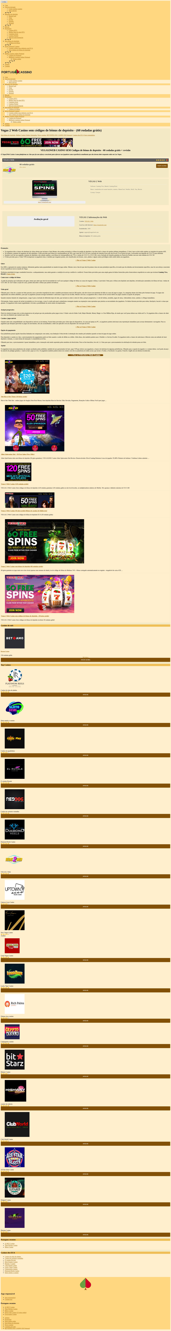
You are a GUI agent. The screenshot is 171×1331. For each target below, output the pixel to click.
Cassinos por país (10, 1327)
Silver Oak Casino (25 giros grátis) (15, 1312)
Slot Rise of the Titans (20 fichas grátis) (14, 396)
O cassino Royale (10, 1260)
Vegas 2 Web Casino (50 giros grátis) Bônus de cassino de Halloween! (24, 511)
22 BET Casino (10, 1243)
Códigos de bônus (14, 43)
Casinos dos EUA (78, 135)
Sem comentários (89, 135)
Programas (8, 28)
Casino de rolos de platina (13, 1256)
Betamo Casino (5, 651)
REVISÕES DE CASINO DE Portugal (59, 135)
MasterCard (12, 16)
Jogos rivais (11, 274)
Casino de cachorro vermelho (14, 1258)
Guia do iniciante (10, 7)
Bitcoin (7, 27)
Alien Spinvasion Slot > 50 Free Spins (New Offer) (17, 454)
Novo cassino (42, 135)
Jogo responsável (10, 1297)
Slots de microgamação (16, 37)
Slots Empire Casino (11, 1262)
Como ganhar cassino (15, 9)
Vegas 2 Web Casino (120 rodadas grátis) (14, 484)
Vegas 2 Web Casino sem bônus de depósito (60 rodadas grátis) (22, 566)
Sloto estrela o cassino (12, 1273)
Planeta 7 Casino (10, 1264)
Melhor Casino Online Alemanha (26, 135)
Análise (85, 694)
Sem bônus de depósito (12, 41)
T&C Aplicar (85, 657)
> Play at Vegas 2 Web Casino (85, 260)
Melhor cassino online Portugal (14, 53)
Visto (10, 18)
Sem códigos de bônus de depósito (19, 50)
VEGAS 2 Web (89, 221)
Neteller (11, 21)
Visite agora (162, 166)
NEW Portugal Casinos (12, 46)
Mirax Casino (9, 1247)
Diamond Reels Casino (12, 1271)
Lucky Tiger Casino (11, 1267)
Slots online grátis (10, 1321)
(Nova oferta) (23, 167)
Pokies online (17, 59)
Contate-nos (8, 1299)
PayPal (11, 19)
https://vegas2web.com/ (44, 202)
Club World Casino (11, 1265)
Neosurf (11, 23)
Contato (7, 66)
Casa (6, 5)
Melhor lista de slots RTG (17, 32)
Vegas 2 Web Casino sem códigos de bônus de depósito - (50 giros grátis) (25, 616)
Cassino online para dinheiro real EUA (21, 48)
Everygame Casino (11, 1314)
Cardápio (4, 2)
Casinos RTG (13, 30)
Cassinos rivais (13, 34)
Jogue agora (85, 660)
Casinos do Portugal (15, 55)
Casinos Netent (13, 36)
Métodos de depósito (11, 14)
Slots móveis (13, 11)
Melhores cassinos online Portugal (19, 57)
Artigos (7, 64)
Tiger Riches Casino (11, 1245)
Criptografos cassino (11, 1269)
